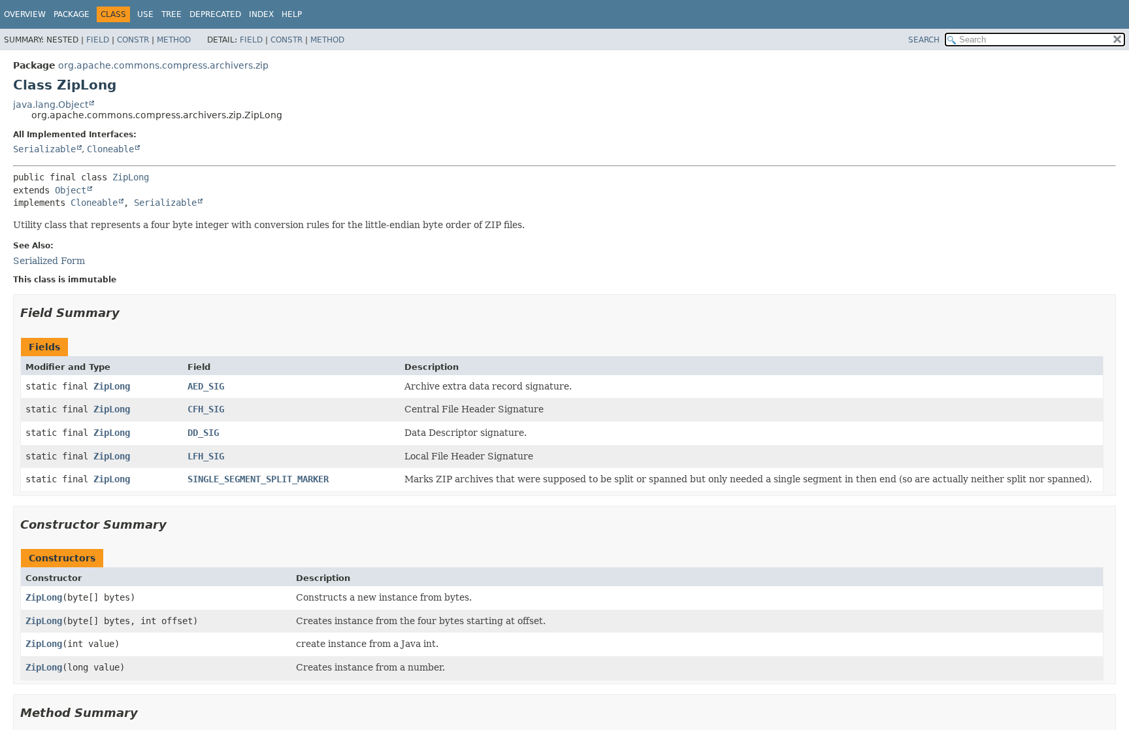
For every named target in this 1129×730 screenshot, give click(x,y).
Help (292, 14)
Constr (133, 39)
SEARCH (924, 39)
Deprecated (215, 14)
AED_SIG (206, 386)
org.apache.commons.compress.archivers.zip (163, 65)
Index (261, 14)
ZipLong (130, 177)
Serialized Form (49, 261)
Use (145, 14)
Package (72, 14)
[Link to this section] (128, 313)
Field (97, 39)
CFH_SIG (206, 409)
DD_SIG (203, 432)
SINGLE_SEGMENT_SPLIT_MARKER (258, 479)
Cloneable (110, 149)
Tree (171, 14)
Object (70, 190)
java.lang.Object (50, 104)
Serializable (44, 149)
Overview (25, 14)
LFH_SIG (206, 456)
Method (174, 39)
